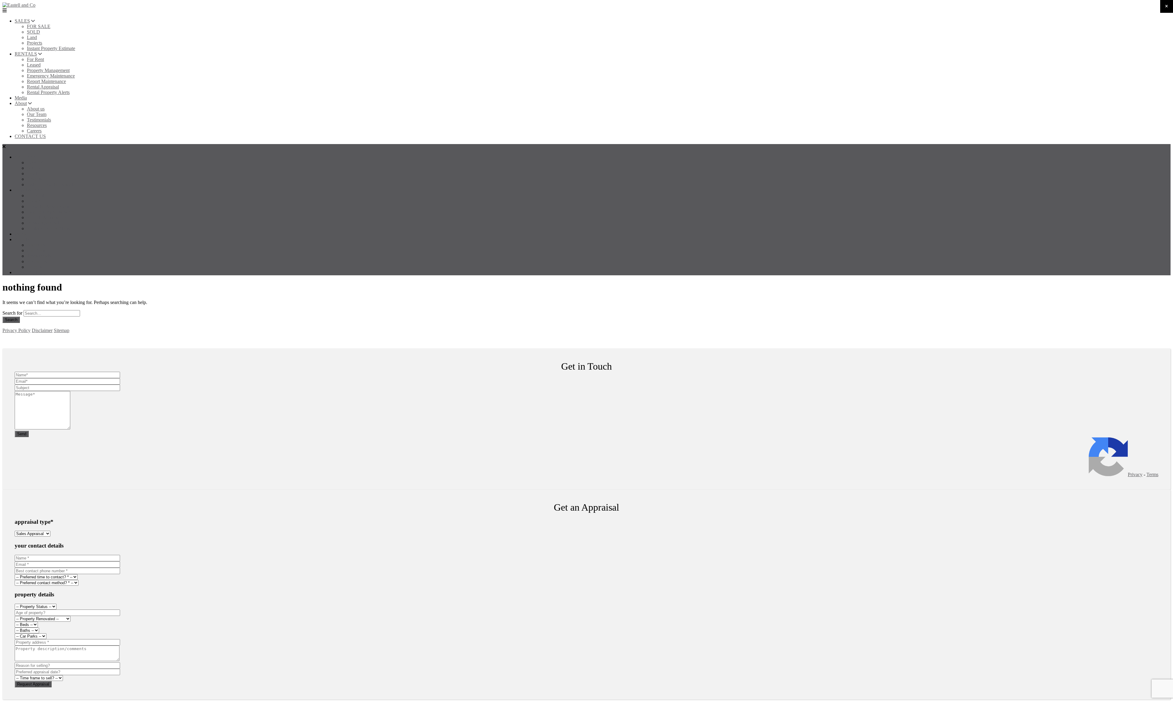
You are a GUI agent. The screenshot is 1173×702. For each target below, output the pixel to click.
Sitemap (61, 330)
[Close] (1166, 6)
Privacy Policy (16, 330)
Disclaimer (42, 330)
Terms (1152, 474)
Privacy (1135, 474)
